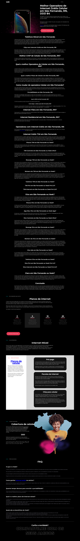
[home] (8, 2)
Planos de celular (16, 362)
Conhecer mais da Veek (47, 30)
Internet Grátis (22, 130)
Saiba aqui (42, 25)
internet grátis (21, 480)
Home (62, 1)
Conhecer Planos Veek (13, 333)
